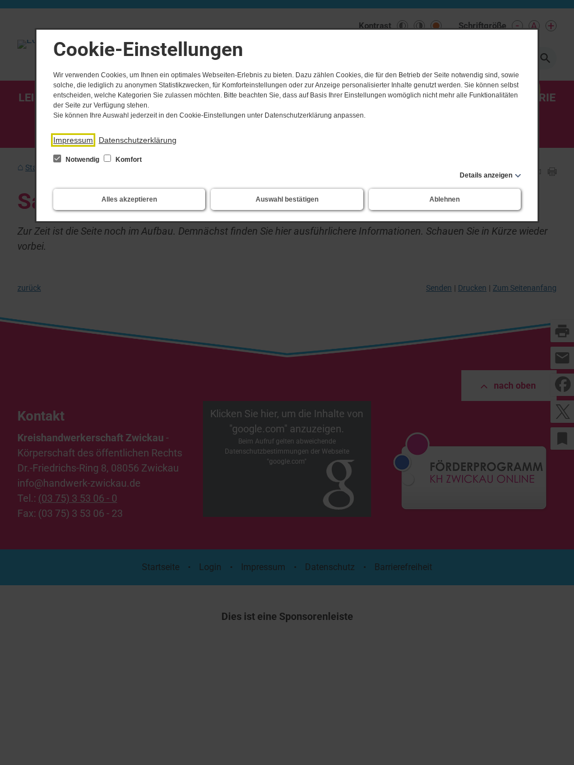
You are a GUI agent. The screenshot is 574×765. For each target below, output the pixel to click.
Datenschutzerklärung (138, 140)
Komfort (128, 160)
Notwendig (82, 160)
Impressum (73, 140)
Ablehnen (444, 199)
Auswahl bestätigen (287, 199)
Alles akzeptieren (129, 199)
